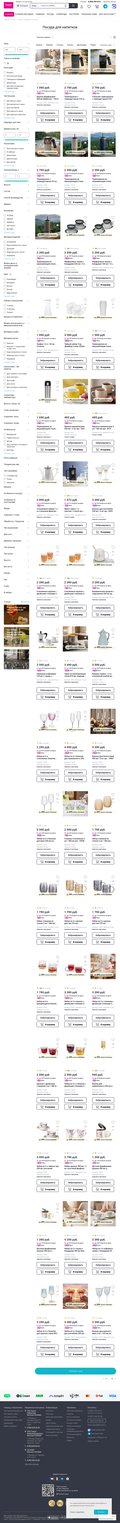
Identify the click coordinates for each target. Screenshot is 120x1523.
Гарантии (49, 1414)
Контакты (49, 1411)
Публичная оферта (74, 1434)
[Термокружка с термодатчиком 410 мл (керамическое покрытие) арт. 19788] (75, 61)
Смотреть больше (32, 1464)
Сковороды (61, 14)
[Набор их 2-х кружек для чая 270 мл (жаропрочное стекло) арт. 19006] (75, 886)
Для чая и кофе (106, 14)
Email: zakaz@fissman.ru (97, 1425)
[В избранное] (57, 53)
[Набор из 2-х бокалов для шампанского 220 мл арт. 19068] (75, 721)
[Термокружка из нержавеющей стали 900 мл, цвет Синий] (103, 144)
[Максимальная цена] (23, 49)
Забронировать (47, 113)
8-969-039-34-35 (33, 1460)
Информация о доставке (13, 1420)
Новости (70, 1414)
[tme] (62, 1479)
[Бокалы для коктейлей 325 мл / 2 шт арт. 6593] (103, 474)
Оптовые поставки (74, 1420)
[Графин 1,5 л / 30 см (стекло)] (47, 309)
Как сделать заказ (11, 1414)
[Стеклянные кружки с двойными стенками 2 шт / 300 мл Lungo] (75, 556)
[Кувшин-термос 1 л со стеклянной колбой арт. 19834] (103, 639)
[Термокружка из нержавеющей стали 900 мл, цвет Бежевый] (75, 144)
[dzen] (68, 1479)
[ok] (57, 1479)
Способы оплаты (10, 1417)
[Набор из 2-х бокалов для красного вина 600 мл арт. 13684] (47, 1296)
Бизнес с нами (72, 1423)
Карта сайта (93, 1441)
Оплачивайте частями (54, 1432)
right (115, 13)
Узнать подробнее (77, 1512)
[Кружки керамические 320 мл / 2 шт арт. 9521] (75, 391)
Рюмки (93, 45)
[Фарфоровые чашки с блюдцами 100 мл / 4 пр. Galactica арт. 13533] (103, 226)
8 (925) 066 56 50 (95, 1416)
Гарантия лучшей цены (54, 1426)
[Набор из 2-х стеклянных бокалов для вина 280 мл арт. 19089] (47, 721)
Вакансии (70, 1437)
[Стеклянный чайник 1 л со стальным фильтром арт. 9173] (47, 474)
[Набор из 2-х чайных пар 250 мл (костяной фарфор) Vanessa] (47, 1131)
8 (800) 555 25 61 (94, 2)
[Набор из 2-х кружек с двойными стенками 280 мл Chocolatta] (75, 966)
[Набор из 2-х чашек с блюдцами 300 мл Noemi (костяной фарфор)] (75, 1213)
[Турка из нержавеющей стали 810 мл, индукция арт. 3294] (75, 639)
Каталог (24, 5)
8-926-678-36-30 (33, 1427)
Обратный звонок (97, 1421)
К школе (9, 14)
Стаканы (59, 45)
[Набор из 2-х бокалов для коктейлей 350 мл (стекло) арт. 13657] (75, 1296)
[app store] (53, 1519)
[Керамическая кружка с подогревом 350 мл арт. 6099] (103, 556)
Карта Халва (51, 1423)
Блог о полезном (73, 1417)
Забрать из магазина (24, 2)
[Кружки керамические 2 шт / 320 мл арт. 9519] (103, 391)
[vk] (52, 1479)
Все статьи (25, 602)
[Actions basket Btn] (97, 6)
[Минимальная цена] (9, 49)
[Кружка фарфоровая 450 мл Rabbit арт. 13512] (47, 61)
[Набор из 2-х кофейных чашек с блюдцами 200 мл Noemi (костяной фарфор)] (103, 1213)
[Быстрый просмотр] (57, 61)
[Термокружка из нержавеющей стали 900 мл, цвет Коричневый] (47, 226)
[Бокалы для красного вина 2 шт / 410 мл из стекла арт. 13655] (103, 1296)
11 (112, 1379)
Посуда (50, 14)
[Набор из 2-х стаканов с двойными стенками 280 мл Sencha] (103, 966)
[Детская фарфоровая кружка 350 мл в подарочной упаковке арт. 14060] (103, 1131)
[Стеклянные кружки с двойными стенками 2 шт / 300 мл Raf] (47, 556)
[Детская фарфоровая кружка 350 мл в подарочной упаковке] (47, 1213)
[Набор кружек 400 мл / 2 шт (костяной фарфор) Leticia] (75, 1131)
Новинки (40, 14)
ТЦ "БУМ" (30, 1450)
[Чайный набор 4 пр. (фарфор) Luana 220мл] (75, 309)
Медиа (69, 1440)
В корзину (50, 120)
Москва (83, 2)
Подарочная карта (53, 1429)
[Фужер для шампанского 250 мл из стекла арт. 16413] (103, 1049)
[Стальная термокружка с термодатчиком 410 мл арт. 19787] (103, 61)
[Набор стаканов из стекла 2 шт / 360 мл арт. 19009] (103, 803)
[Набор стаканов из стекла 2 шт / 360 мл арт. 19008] (47, 886)
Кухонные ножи (89, 14)
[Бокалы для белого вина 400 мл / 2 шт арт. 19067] (103, 721)
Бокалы (70, 45)
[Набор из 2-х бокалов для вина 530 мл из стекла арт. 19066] (47, 803)
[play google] (67, 1519)
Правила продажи (74, 1426)
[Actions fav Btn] (89, 6)
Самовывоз (8, 1423)
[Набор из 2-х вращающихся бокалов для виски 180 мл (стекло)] (47, 966)
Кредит (48, 1420)
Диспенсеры (82, 45)
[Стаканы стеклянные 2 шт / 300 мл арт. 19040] (75, 803)
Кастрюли (74, 14)
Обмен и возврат (10, 1426)
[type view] (111, 37)
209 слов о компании (75, 1411)
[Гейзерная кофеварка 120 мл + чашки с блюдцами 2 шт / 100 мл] (47, 639)
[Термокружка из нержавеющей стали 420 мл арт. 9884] (103, 309)
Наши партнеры (52, 1435)
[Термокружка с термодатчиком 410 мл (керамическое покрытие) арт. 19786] (47, 144)
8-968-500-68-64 (33, 1446)
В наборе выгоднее (24, 14)
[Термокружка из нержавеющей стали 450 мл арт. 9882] (47, 391)
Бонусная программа (54, 1417)
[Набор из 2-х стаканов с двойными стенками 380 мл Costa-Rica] (75, 1049)
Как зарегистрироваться (13, 1411)
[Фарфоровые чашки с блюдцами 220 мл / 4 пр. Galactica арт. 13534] (75, 226)
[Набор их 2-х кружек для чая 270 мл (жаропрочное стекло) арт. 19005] (103, 886)
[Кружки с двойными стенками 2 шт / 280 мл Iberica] (47, 1049)
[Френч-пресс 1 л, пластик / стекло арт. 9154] (75, 474)
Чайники (49, 45)
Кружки (39, 45)
